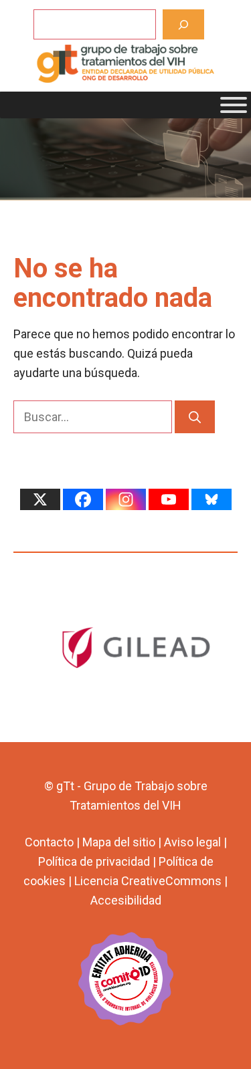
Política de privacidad (94, 861)
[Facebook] (83, 499)
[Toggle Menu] (233, 105)
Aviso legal (192, 842)
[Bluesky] (211, 499)
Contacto (49, 842)
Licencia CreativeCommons (148, 881)
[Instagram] (126, 499)
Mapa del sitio (118, 842)
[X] (40, 499)
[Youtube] (169, 499)
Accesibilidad (125, 900)
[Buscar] (184, 24)
